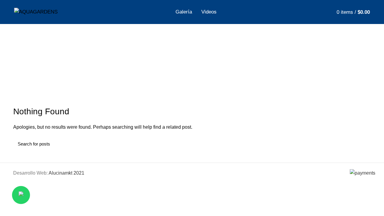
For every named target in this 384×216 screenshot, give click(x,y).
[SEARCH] (362, 144)
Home (156, 72)
